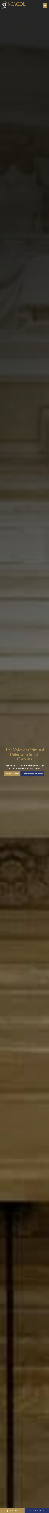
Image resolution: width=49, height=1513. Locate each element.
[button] (45, 5)
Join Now (12, 1510)
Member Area (37, 1510)
